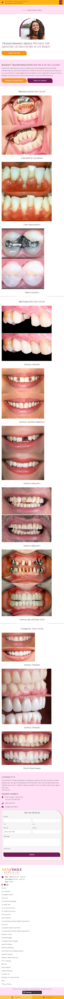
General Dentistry (8, 948)
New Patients (6, 918)
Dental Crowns (7, 934)
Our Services (6, 915)
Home (24, 10)
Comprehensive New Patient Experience (15, 921)
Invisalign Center (7, 895)
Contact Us (5, 974)
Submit (31, 855)
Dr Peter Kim (6, 905)
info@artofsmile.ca (11, 807)
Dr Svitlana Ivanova (8, 911)
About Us (5, 898)
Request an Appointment (10, 977)
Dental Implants (7, 954)
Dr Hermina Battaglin (9, 901)
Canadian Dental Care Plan (11, 928)
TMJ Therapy (6, 961)
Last (33, 824)
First (4, 824)
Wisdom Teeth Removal (10, 957)
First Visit (5, 925)
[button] (2, 885)
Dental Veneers (7, 944)
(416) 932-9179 (10, 803)
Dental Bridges (7, 938)
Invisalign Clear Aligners (10, 941)
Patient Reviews (7, 971)
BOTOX (4, 964)
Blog (3, 981)
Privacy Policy (6, 984)
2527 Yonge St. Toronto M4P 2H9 (14, 3)
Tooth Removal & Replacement (13, 951)
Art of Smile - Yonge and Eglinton (16, 1)
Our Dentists (6, 891)
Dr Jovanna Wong (8, 908)
